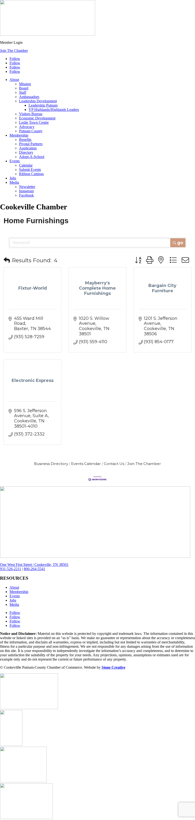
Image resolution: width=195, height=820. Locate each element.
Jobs (13, 178)
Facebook (26, 195)
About (14, 80)
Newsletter (27, 187)
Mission (25, 84)
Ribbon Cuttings (31, 174)
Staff (22, 92)
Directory (26, 152)
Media (14, 182)
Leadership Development (38, 101)
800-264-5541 (34, 569)
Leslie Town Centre (34, 122)
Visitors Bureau (30, 114)
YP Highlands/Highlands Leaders (54, 110)
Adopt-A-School (31, 157)
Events (15, 161)
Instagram (26, 191)
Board (23, 88)
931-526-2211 (10, 569)
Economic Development (37, 118)
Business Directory (51, 463)
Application (28, 148)
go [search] (180, 242)
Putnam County (31, 131)
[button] (7, 260)
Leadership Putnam (43, 105)
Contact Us (114, 463)
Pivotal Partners (31, 144)
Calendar (26, 165)
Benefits (25, 140)
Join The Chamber (14, 51)
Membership (19, 135)
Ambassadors (29, 97)
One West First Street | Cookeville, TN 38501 (34, 565)
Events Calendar (86, 463)
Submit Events (30, 170)
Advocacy (26, 127)
